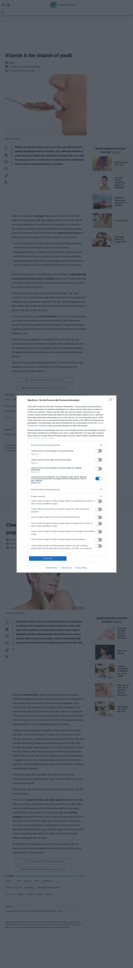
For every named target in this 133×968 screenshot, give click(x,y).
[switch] (98, 450)
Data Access (66, 568)
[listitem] (66, 445)
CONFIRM (48, 559)
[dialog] (66, 484)
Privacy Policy (81, 568)
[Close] (111, 400)
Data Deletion (51, 568)
